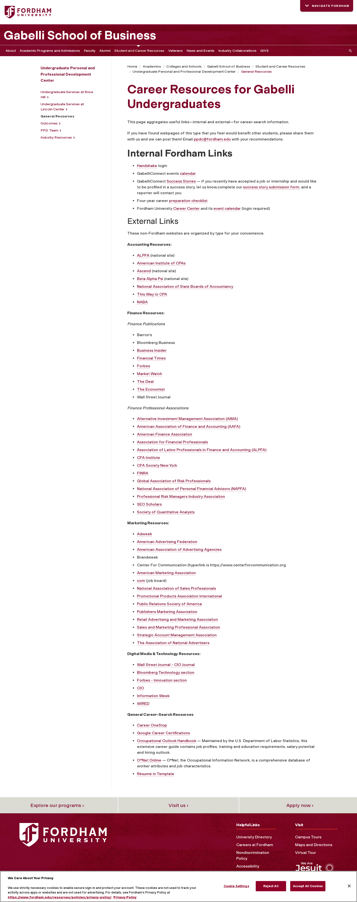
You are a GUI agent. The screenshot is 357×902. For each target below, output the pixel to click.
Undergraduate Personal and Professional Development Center (184, 72)
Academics (152, 66)
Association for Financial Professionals (172, 442)
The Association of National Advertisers (173, 642)
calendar (188, 173)
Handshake (147, 165)
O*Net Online (149, 760)
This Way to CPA (152, 294)
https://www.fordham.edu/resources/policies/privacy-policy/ (59, 897)
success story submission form (271, 187)
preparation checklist (188, 200)
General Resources (256, 72)
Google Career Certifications (163, 733)
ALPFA (143, 255)
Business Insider (152, 350)
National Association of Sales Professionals (176, 588)
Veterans (175, 51)
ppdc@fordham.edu (212, 139)
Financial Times (151, 358)
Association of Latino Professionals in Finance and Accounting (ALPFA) (201, 449)
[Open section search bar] (349, 51)
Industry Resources (56, 137)
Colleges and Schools (184, 66)
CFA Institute (148, 457)
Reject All (271, 886)
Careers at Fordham (254, 844)
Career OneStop (152, 725)
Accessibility (247, 866)
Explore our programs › (57, 805)
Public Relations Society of (162, 604)
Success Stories (181, 181)
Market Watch (149, 373)
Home (132, 66)
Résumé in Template (155, 773)
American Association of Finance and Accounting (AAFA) (188, 426)
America (194, 604)
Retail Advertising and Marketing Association (177, 619)
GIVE (264, 51)
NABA (142, 302)
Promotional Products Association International (179, 596)
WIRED (143, 703)
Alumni (104, 51)
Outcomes (49, 123)
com (141, 580)
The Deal (145, 381)
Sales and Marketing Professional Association (178, 627)
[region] (178, 886)
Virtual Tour (305, 852)
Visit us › (178, 805)
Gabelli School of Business (80, 35)
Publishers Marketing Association (167, 611)
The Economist (151, 389)
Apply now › (300, 805)
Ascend (144, 271)
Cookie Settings (236, 886)
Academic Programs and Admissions (50, 51)
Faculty (89, 51)
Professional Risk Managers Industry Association (181, 496)
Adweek (144, 534)
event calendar (227, 208)
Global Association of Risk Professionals (174, 481)
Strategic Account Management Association (177, 635)
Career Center (186, 208)
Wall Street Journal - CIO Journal (166, 664)
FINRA (142, 473)
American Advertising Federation (167, 541)
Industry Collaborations (237, 51)
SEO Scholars (149, 504)
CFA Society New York (157, 465)
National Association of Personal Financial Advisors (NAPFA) (191, 488)
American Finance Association (164, 434)
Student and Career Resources (139, 51)
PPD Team (49, 130)
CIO (140, 688)
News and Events (200, 51)
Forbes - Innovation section (162, 680)
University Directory (254, 837)
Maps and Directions (313, 844)
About (11, 51)
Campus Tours (308, 837)
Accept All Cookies (308, 886)
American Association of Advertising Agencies (179, 549)
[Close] (349, 886)
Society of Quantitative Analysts (166, 512)
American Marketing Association (166, 572)
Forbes (143, 366)
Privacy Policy (124, 897)
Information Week (153, 695)
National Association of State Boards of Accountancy (185, 286)
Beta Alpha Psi (150, 278)
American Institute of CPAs (161, 263)
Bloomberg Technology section (165, 672)
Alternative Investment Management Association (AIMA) (187, 418)
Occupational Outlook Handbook (166, 740)
